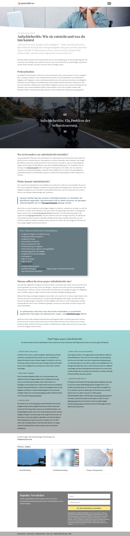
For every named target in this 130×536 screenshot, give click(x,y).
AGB (69, 534)
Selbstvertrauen (73, 401)
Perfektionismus (105, 360)
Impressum (31, 534)
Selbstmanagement (35, 395)
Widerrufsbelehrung (60, 534)
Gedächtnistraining (60, 470)
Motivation (36, 403)
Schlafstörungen (73, 314)
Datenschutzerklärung (79, 524)
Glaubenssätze (78, 404)
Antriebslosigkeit (27, 264)
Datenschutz (21, 534)
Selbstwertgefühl (32, 168)
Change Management (94, 470)
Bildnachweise (40, 534)
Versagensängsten (49, 203)
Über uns (50, 534)
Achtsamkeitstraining (101, 395)
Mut (90, 390)
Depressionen (41, 269)
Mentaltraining (25, 470)
